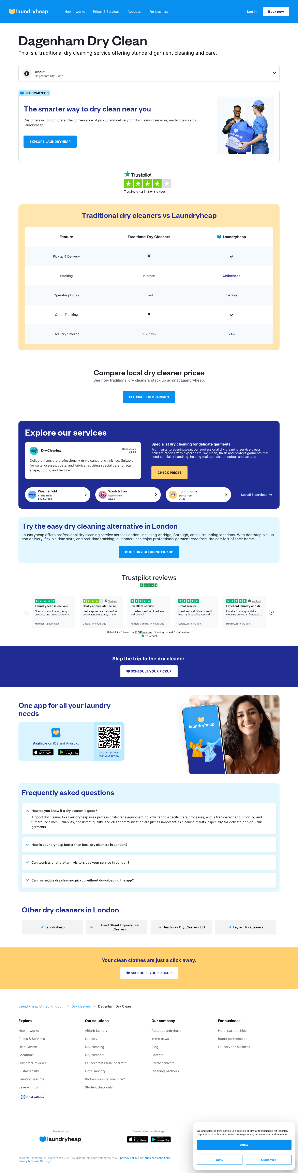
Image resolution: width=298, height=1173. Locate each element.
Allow (244, 1144)
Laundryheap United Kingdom (41, 1006)
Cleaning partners (165, 1071)
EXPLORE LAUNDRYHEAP (50, 142)
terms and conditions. (157, 1157)
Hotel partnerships (232, 1031)
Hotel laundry (95, 1071)
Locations (25, 1055)
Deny (219, 1159)
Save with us (28, 1087)
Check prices (169, 473)
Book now (276, 12)
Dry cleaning (94, 1047)
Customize (268, 1159)
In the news (160, 1039)
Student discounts (99, 1087)
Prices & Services (106, 12)
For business (158, 12)
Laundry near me (31, 1079)
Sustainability (28, 1071)
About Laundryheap (166, 1031)
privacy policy (129, 1157)
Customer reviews (32, 1063)
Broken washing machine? (105, 1079)
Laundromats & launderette (105, 1063)
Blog (154, 1047)
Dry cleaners (81, 1006)
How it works (74, 12)
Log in (252, 12)
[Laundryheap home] (28, 12)
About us (134, 12)
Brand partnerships (232, 1039)
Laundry (91, 1039)
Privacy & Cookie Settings (34, 1161)
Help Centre (27, 1047)
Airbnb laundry (96, 1031)
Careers (157, 1055)
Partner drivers (162, 1063)
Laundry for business (234, 1047)
